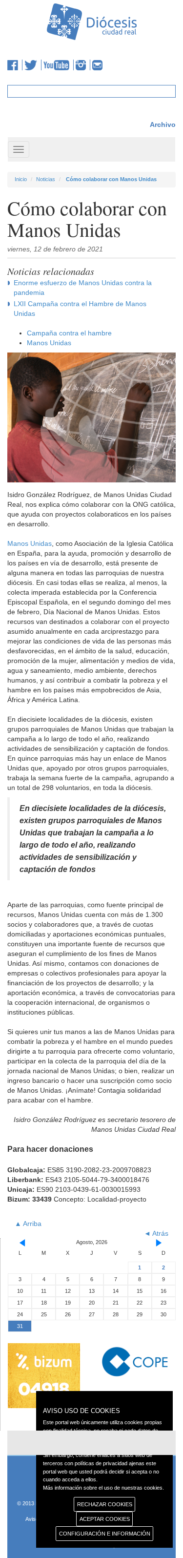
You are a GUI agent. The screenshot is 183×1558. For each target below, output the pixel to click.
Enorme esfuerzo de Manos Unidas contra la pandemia (83, 287)
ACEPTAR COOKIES (105, 1519)
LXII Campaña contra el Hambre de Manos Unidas (80, 308)
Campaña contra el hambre (69, 333)
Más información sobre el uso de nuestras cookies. (103, 1488)
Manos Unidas (49, 343)
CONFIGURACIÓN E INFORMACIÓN (104, 1534)
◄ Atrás (156, 1233)
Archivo (163, 124)
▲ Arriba (28, 1223)
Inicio (21, 179)
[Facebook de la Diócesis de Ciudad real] (14, 65)
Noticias (45, 179)
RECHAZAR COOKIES (104, 1504)
